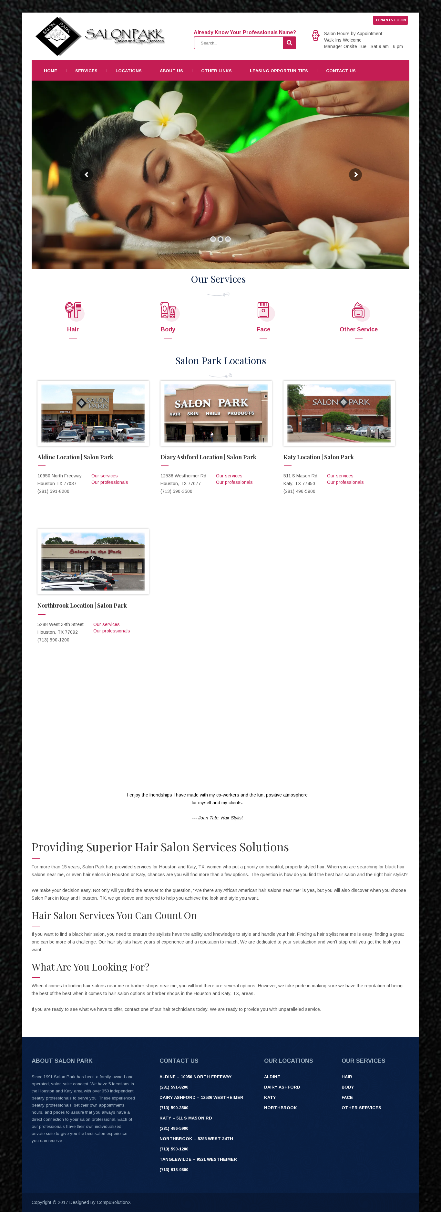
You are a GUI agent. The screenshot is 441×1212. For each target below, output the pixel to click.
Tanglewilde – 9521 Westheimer (198, 1159)
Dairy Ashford (282, 1087)
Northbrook (280, 1107)
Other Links (216, 70)
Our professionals (109, 482)
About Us (171, 70)
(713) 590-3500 (173, 1107)
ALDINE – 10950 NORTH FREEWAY (195, 1076)
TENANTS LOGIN (390, 20)
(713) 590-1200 (173, 1149)
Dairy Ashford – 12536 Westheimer (201, 1097)
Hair (73, 329)
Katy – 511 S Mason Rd (185, 1118)
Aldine (272, 1076)
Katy (270, 1097)
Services (86, 70)
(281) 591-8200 (173, 1087)
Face (263, 329)
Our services (104, 475)
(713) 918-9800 (173, 1169)
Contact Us (341, 70)
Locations (129, 70)
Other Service (359, 329)
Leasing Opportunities (279, 70)
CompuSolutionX (114, 1202)
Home (50, 70)
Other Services (361, 1107)
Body (168, 329)
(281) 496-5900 (173, 1128)
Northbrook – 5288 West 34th (196, 1138)
